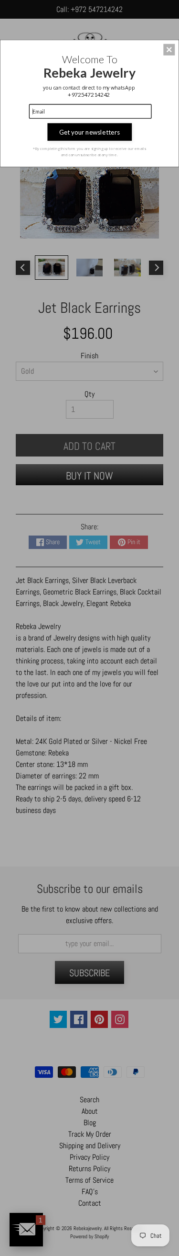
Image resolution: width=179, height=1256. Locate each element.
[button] (169, 49)
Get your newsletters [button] (89, 132)
